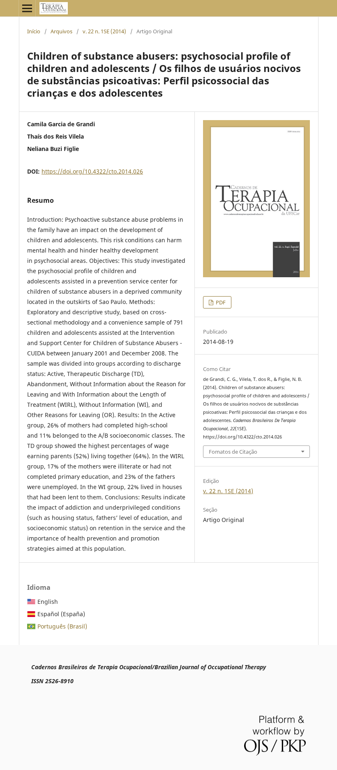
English (47, 601)
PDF (220, 302)
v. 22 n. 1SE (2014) (104, 31)
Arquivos (61, 31)
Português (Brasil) (62, 626)
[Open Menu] (27, 8)
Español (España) (61, 614)
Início (33, 31)
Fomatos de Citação (233, 451)
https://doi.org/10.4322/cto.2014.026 (92, 171)
